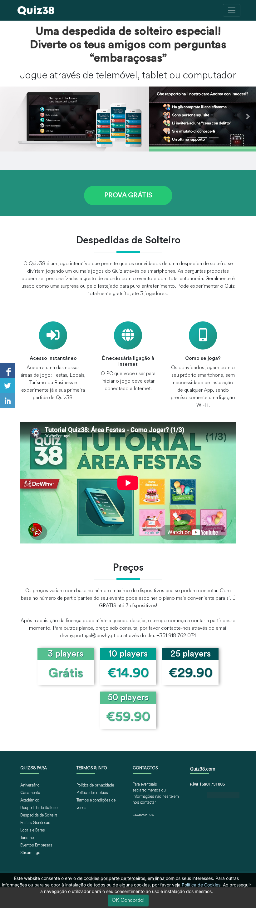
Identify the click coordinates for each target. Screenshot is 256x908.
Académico (29, 800)
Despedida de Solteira (38, 815)
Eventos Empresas (36, 845)
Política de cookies (92, 793)
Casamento (30, 793)
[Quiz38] (36, 10)
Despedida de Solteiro (39, 808)
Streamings (30, 853)
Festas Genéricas (35, 823)
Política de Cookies (201, 884)
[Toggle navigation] (231, 10)
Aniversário (30, 785)
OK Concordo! (128, 900)
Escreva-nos (143, 815)
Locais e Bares (32, 830)
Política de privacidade (95, 785)
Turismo (27, 838)
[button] (165, 116)
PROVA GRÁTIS (128, 195)
